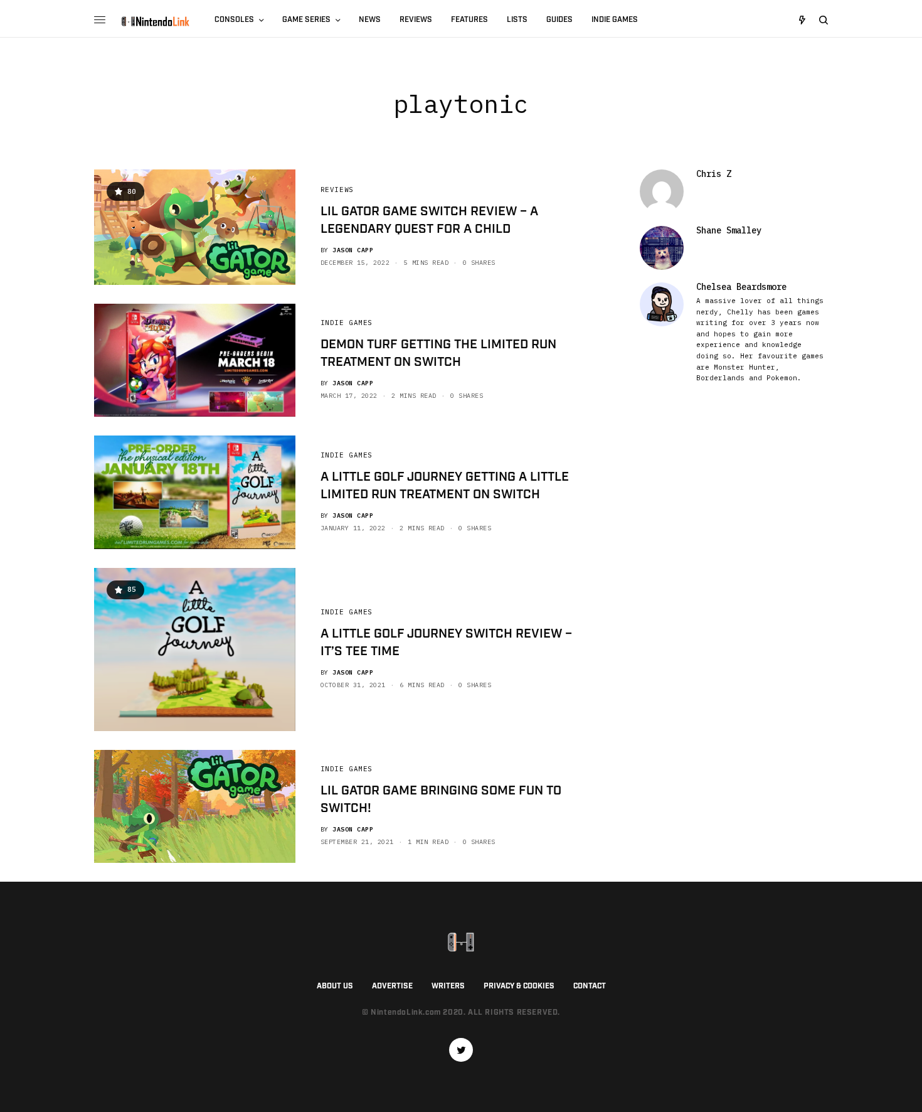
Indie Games (347, 322)
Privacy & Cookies (519, 986)
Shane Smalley (728, 230)
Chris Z (713, 173)
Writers (448, 986)
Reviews (337, 189)
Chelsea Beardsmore (741, 286)
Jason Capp (352, 250)
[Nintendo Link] (155, 21)
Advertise (392, 986)
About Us (335, 986)
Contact (589, 986)
